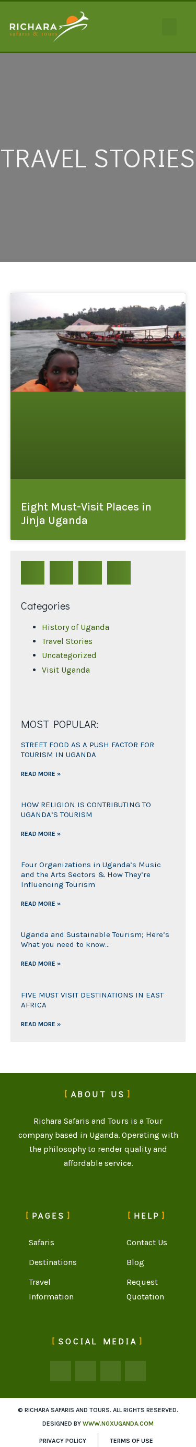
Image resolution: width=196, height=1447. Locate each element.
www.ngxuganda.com (118, 1423)
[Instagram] (110, 1371)
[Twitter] (85, 1371)
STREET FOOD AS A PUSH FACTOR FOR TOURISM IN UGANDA (87, 749)
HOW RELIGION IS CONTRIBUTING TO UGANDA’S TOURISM (86, 809)
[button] (169, 26)
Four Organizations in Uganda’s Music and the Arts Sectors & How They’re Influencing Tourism (91, 874)
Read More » (41, 773)
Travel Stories (67, 641)
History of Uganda (75, 627)
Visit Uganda (66, 670)
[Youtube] (135, 1371)
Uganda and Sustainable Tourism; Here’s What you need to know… (95, 939)
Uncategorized (69, 655)
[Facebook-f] (60, 1371)
